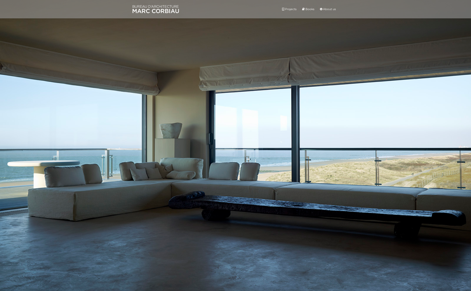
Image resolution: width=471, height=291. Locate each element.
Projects (290, 9)
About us (329, 9)
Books (309, 9)
